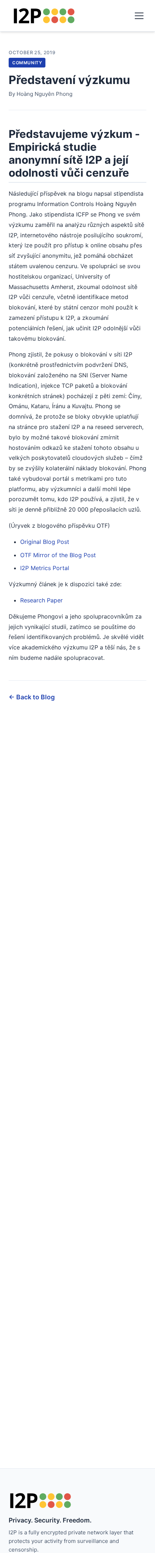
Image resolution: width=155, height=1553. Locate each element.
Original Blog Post (44, 541)
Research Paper (41, 600)
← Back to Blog (32, 697)
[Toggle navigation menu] (139, 16)
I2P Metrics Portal (44, 568)
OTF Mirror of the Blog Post (58, 555)
